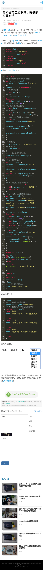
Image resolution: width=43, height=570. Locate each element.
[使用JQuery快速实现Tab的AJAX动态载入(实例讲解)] (9, 513)
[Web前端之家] (3, 4)
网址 (30, 426)
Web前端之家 (8, 381)
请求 (14, 70)
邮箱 (30, 421)
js (2, 70)
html (36, 33)
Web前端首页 (6, 8)
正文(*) (4, 438)
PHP (5, 35)
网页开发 (6, 30)
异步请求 (22, 35)
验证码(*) (32, 431)
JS (16, 24)
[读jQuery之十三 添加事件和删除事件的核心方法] (9, 488)
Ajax (16, 35)
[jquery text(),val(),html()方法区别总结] (9, 500)
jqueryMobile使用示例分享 (28, 521)
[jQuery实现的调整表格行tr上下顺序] (9, 538)
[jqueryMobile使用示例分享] (9, 525)
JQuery (11, 24)
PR (17, 41)
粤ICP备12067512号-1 (21, 566)
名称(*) (31, 416)
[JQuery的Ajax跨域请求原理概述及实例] (9, 550)
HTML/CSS (16, 8)
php (12, 41)
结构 (19, 43)
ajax (10, 70)
